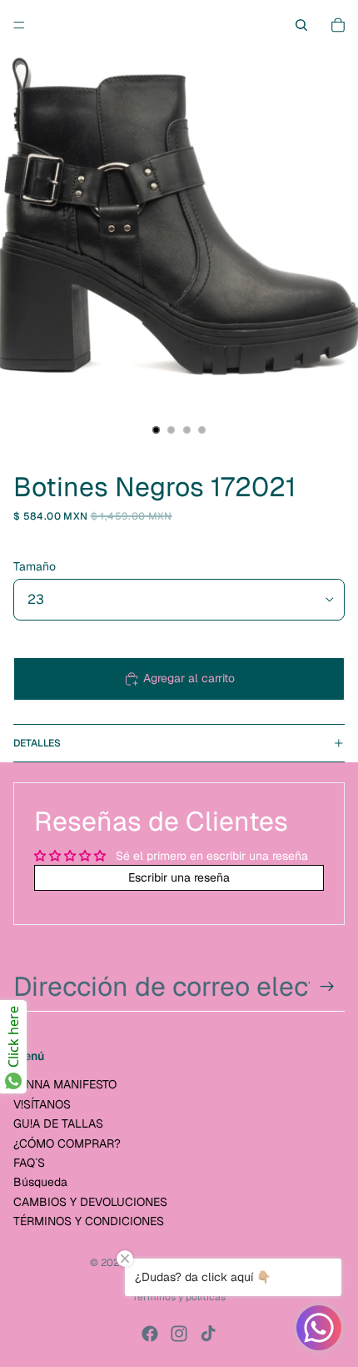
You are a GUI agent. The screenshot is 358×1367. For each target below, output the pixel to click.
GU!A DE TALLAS (58, 1123)
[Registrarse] (327, 986)
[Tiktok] (208, 1334)
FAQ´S (29, 1162)
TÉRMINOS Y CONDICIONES (88, 1221)
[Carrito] (338, 25)
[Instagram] (179, 1334)
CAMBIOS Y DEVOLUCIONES (90, 1201)
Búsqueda (40, 1181)
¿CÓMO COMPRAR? (67, 1143)
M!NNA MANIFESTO (65, 1085)
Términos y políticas (179, 1297)
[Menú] (19, 25)
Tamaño (34, 566)
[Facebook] (150, 1334)
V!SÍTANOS (42, 1104)
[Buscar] (301, 25)
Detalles (37, 743)
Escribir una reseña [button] (179, 877)
